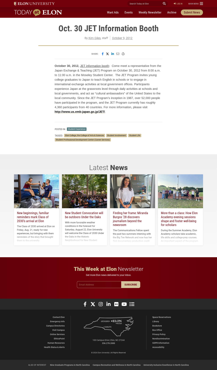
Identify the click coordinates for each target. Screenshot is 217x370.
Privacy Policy (158, 334)
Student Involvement (116, 135)
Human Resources (56, 342)
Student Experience (76, 129)
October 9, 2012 (122, 38)
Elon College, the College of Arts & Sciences (84, 135)
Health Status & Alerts (54, 347)
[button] (195, 3)
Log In (179, 3)
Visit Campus (58, 330)
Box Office (157, 330)
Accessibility (158, 347)
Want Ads (113, 12)
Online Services (57, 334)
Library (155, 321)
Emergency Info (57, 321)
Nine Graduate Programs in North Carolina (70, 364)
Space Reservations (161, 317)
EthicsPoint (59, 338)
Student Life (134, 135)
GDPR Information (160, 342)
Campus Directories (55, 325)
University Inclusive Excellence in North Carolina (166, 364)
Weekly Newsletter (150, 12)
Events (129, 12)
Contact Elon (59, 317)
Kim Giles (95, 38)
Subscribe (130, 284)
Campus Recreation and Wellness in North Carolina (117, 364)
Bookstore (157, 325)
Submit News (192, 12)
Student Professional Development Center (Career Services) (83, 139)
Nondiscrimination (161, 338)
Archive (171, 12)
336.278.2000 (108, 343)
